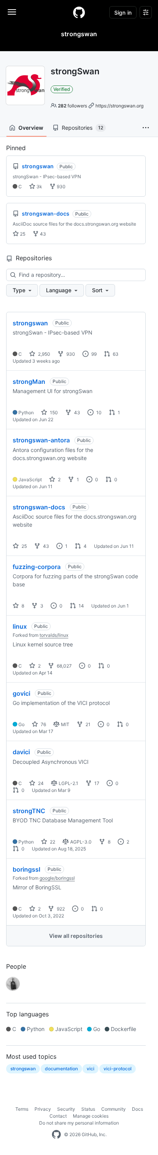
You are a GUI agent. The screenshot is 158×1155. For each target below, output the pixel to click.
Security (66, 1109)
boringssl (26, 869)
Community (113, 1109)
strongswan (30, 323)
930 (61, 186)
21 (87, 724)
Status (88, 1109)
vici (90, 1068)
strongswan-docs (39, 507)
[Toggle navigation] (12, 12)
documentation (61, 1068)
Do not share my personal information (79, 1123)
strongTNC (29, 811)
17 (96, 783)
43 (42, 234)
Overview (30, 127)
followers (72, 106)
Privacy (43, 1109)
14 (80, 606)
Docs (137, 1109)
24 (40, 783)
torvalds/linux (54, 635)
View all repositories (76, 935)
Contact (58, 1116)
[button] (146, 128)
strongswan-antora (41, 440)
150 (53, 412)
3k (38, 186)
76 (43, 724)
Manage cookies (91, 1116)
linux (20, 626)
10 (98, 412)
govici (21, 693)
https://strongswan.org (119, 106)
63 (115, 354)
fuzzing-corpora (37, 567)
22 (52, 842)
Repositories (82, 127)
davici (21, 752)
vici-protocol (118, 1068)
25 (22, 234)
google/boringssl (57, 878)
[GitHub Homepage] (56, 1135)
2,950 (43, 354)
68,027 (64, 666)
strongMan (29, 381)
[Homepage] (79, 12)
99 (93, 354)
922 (60, 909)
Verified (61, 89)
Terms (21, 1109)
